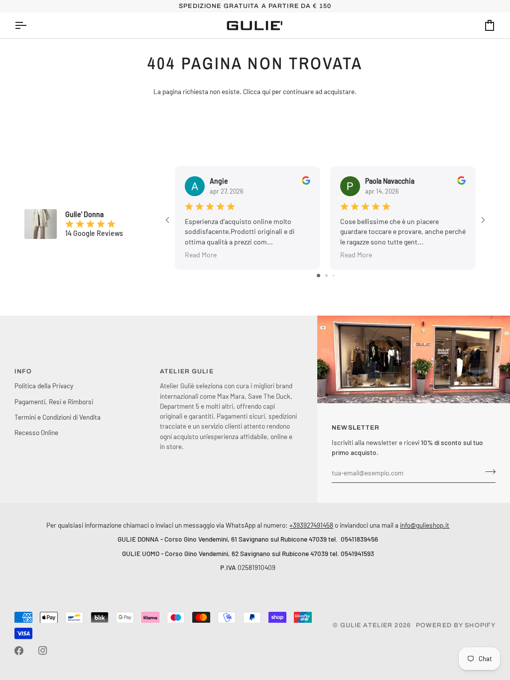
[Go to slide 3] (333, 275)
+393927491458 (311, 525)
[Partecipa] (487, 471)
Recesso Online (36, 432)
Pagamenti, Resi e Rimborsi (53, 401)
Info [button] (23, 371)
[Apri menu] (29, 25)
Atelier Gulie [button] (187, 371)
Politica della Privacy (43, 385)
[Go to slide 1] (318, 275)
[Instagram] (42, 650)
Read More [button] (201, 254)
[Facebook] (18, 650)
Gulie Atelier (366, 625)
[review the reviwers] (306, 180)
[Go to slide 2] (326, 275)
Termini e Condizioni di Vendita (57, 417)
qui (266, 91)
